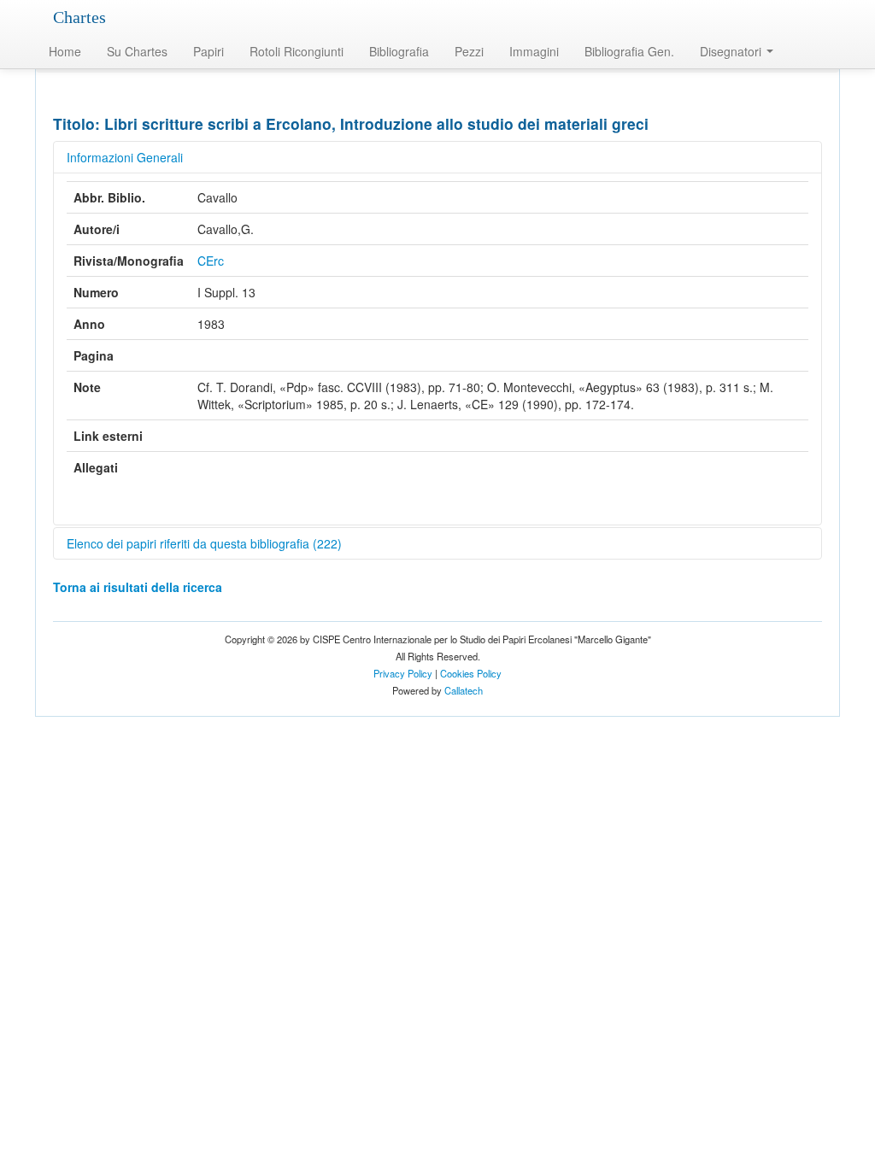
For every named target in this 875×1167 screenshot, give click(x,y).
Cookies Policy (471, 673)
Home (65, 51)
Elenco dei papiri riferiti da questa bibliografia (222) (204, 543)
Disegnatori (732, 51)
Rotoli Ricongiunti (297, 51)
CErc (210, 260)
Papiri (208, 51)
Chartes (79, 17)
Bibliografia (399, 51)
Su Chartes (137, 51)
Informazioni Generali (125, 157)
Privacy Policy (402, 673)
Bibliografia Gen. (629, 51)
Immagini (534, 51)
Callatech (463, 690)
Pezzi (469, 51)
